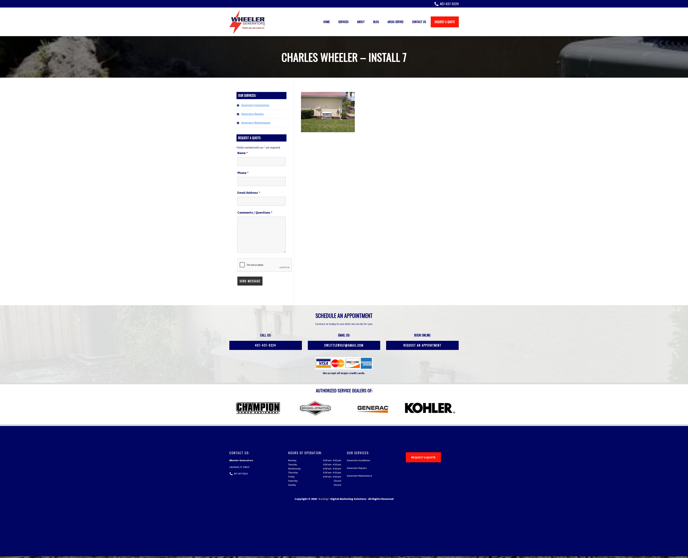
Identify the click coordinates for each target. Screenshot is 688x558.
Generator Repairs (252, 114)
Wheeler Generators (247, 21)
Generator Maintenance (255, 122)
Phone (243, 173)
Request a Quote (423, 457)
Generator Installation (255, 105)
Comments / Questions (254, 212)
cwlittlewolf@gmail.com (344, 345)
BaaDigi (324, 499)
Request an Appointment (422, 345)
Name (242, 153)
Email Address (248, 193)
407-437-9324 (449, 3)
